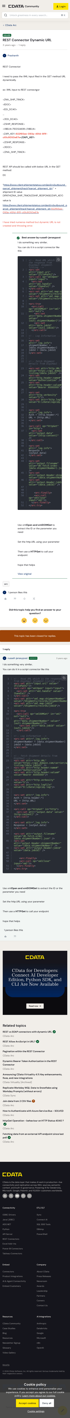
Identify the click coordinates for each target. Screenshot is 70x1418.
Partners (41, 1296)
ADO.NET (7, 1224)
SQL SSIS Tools (43, 1224)
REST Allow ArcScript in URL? (19, 1041)
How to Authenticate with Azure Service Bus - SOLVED (33, 1110)
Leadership (42, 1291)
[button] (4, 7)
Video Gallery (9, 1352)
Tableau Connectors (12, 1253)
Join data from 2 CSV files (17, 1101)
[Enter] (6, 15)
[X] (11, 1196)
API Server (8, 1234)
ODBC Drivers (9, 1214)
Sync (39, 1214)
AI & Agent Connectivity (14, 1281)
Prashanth (13, 55)
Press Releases (44, 1276)
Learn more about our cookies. (39, 1395)
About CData (43, 1271)
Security (6, 1365)
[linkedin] (5, 1196)
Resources (8, 1338)
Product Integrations (13, 1276)
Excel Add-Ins (9, 1243)
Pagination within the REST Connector (24, 1051)
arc (6, 583)
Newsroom (42, 1281)
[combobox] (35, 15)
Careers (41, 1300)
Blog (5, 1333)
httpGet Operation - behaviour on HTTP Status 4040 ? (33, 1120)
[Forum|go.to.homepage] (23, 6)
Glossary (7, 1347)
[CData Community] (29, 1196)
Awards (40, 1286)
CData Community (12, 1323)
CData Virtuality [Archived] (17, 1082)
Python (6, 1229)
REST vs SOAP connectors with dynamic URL (27, 1031)
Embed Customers (12, 1286)
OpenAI (40, 1347)
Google (40, 1333)
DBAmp (40, 1229)
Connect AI (42, 1219)
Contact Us (42, 1305)
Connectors (8, 1271)
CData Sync (9, 1095)
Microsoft (41, 1338)
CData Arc (10, 25)
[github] (23, 1196)
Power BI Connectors (13, 1248)
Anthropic (41, 1323)
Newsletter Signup (11, 1343)
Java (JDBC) (8, 1219)
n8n (38, 1343)
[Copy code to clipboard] (58, 259)
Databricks (42, 1328)
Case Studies (9, 1328)
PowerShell (42, 1234)
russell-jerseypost (18, 658)
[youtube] (17, 1196)
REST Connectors (11, 1239)
